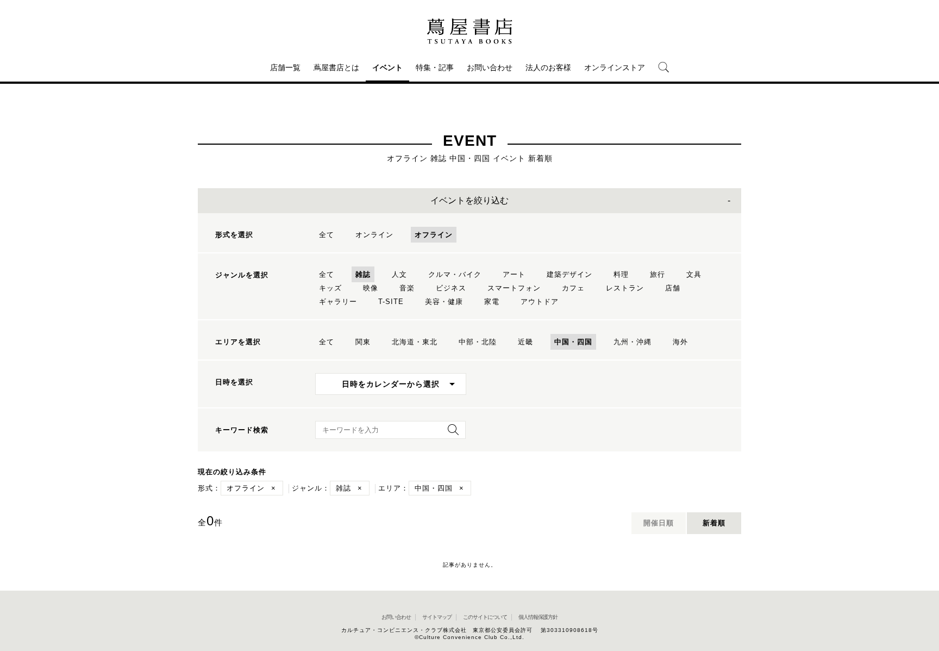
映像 (370, 288)
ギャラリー (338, 301)
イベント (387, 67)
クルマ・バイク (454, 274)
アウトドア (540, 301)
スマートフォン (514, 288)
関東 (363, 342)
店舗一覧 (285, 67)
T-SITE (391, 301)
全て (326, 235)
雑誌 (363, 274)
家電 (491, 301)
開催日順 (658, 523)
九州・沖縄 (633, 342)
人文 (399, 274)
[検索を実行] (450, 433)
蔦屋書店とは (336, 67)
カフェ (573, 288)
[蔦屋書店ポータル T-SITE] (469, 31)
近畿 (525, 342)
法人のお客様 (548, 67)
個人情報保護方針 (538, 617)
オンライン (374, 235)
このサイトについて (485, 617)
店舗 (672, 288)
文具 (694, 274)
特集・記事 (435, 67)
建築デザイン (569, 274)
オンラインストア (614, 67)
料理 (621, 274)
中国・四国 (573, 342)
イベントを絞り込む (469, 200)
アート (514, 274)
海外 (680, 342)
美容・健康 (444, 301)
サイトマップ (437, 617)
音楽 (407, 288)
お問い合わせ (489, 67)
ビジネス (451, 288)
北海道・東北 (414, 342)
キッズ (330, 288)
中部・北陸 (478, 342)
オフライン (434, 235)
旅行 (657, 274)
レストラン (625, 288)
